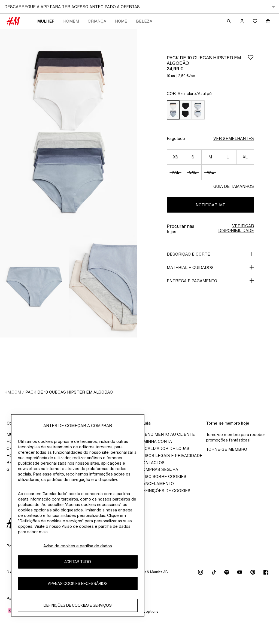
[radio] (173, 110)
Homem (71, 21)
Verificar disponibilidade (236, 228)
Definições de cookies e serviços (78, 605)
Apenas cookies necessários (78, 583)
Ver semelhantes (233, 138)
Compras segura (159, 469)
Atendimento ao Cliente (167, 434)
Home (121, 21)
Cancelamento (157, 483)
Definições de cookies (165, 490)
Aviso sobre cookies (163, 476)
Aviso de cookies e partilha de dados (77, 546)
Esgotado (176, 138)
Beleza (144, 21)
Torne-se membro (226, 449)
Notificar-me (210, 204)
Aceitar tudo (77, 561)
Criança (97, 21)
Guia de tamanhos (233, 186)
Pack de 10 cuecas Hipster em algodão (69, 392)
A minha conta (156, 441)
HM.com (12, 392)
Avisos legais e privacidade (171, 455)
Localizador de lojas (164, 448)
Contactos (152, 462)
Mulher (45, 21)
